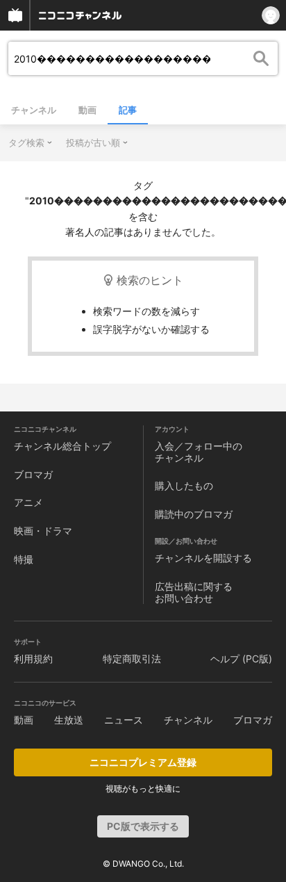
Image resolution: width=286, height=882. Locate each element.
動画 (87, 109)
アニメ (28, 502)
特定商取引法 (132, 658)
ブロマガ (33, 474)
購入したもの (184, 485)
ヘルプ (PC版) (241, 658)
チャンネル (33, 109)
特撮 (23, 559)
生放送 (68, 720)
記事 (128, 109)
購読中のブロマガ (194, 514)
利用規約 (33, 658)
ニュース (123, 720)
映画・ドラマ (43, 531)
